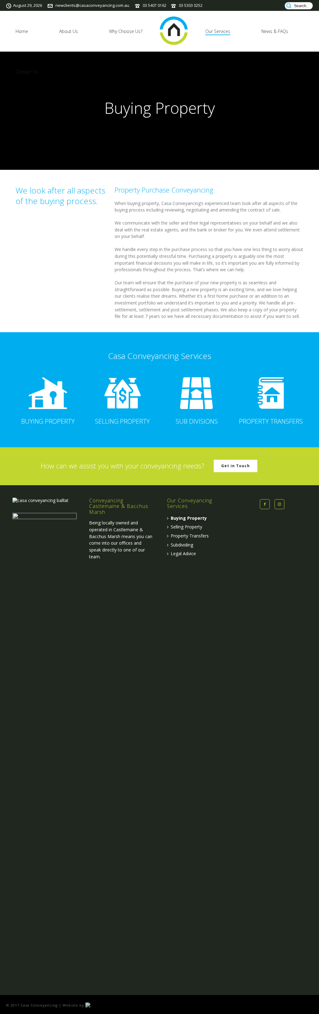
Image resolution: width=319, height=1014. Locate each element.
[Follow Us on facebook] (265, 504)
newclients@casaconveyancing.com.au (92, 5)
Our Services (217, 31)
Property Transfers (190, 536)
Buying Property (189, 518)
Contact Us (27, 72)
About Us (68, 31)
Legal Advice (183, 553)
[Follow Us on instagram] (279, 504)
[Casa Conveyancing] (174, 31)
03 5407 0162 (154, 5)
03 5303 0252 (190, 5)
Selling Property (186, 527)
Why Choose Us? (125, 31)
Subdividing (182, 545)
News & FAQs (274, 31)
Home (22, 31)
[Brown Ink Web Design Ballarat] (97, 1005)
